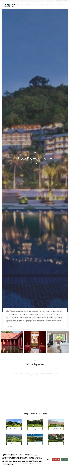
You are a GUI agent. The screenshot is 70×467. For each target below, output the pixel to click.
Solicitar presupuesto (35, 375)
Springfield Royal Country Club (35, 443)
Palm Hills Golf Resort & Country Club (56, 429)
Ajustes (48, 459)
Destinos (37, 4)
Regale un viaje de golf (56, 4)
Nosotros (18, 4)
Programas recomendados (27, 4)
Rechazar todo (56, 459)
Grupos (64, 4)
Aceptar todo (64, 459)
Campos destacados (44, 4)
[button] (1, 342)
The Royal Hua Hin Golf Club (56, 443)
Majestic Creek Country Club (35, 429)
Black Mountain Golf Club (14, 428)
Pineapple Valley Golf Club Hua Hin (14, 443)
